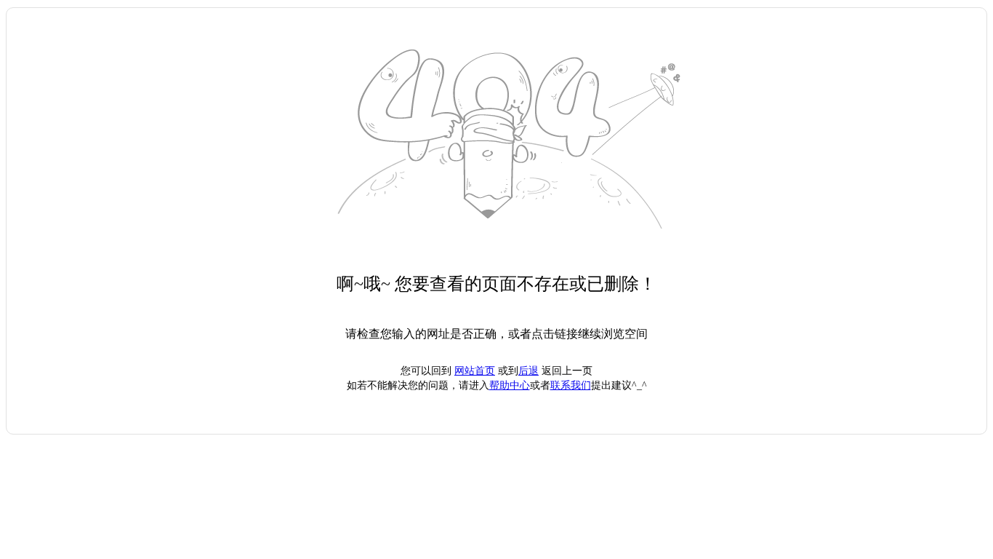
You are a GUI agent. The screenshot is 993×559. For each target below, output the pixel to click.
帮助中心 (509, 385)
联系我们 (570, 385)
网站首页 (474, 370)
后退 (528, 370)
